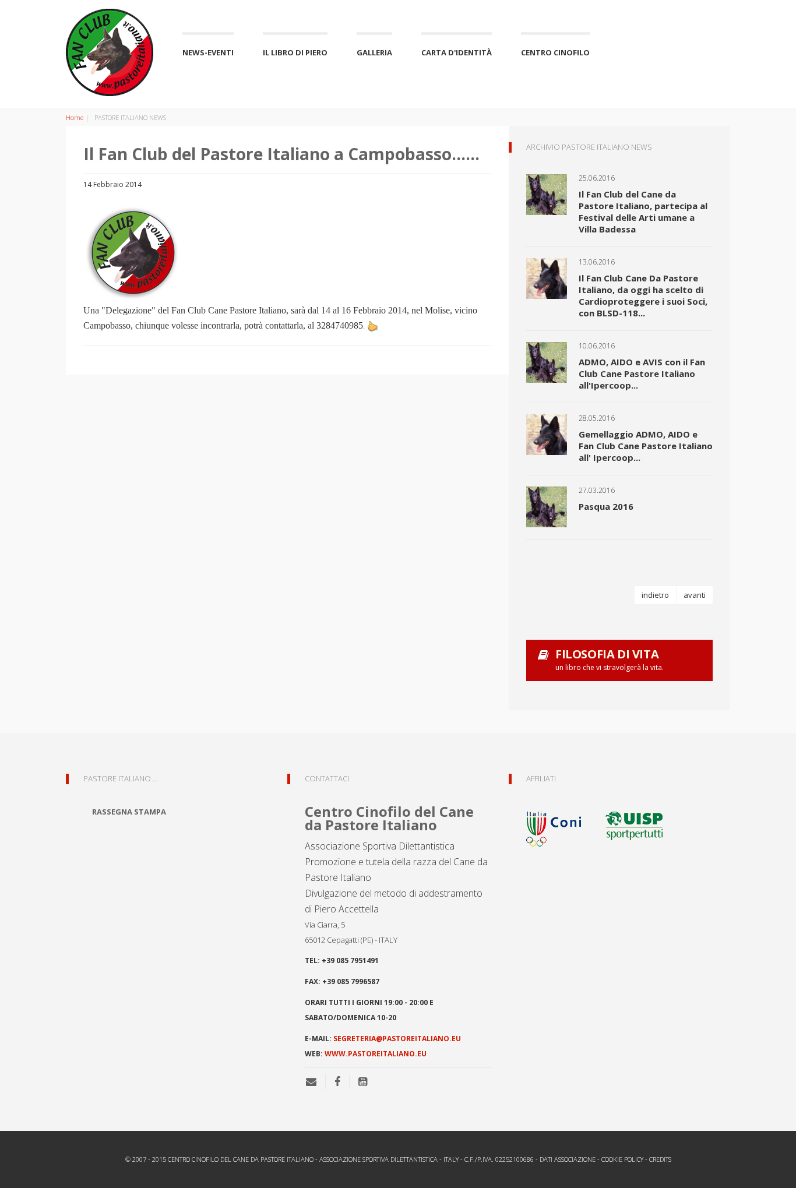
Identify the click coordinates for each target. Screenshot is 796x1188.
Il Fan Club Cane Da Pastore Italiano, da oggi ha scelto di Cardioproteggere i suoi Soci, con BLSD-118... (643, 295)
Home (74, 117)
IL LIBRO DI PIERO (295, 52)
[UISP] (634, 824)
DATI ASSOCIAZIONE (568, 1159)
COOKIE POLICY (622, 1159)
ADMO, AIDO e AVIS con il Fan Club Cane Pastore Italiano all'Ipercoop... (642, 373)
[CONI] (561, 824)
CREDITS (660, 1159)
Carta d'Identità (456, 52)
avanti (695, 595)
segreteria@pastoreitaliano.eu (397, 1039)
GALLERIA (374, 52)
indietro (655, 595)
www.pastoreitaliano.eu (376, 1054)
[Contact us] (315, 1081)
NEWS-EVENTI (208, 52)
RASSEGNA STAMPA (129, 811)
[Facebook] (337, 1081)
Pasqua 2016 (606, 506)
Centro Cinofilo (555, 52)
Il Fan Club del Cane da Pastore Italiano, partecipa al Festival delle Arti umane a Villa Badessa (643, 211)
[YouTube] (363, 1081)
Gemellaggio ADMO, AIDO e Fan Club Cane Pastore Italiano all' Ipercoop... (646, 445)
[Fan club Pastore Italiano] (109, 52)
